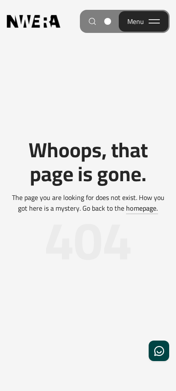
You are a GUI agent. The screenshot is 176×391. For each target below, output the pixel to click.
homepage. (142, 208)
